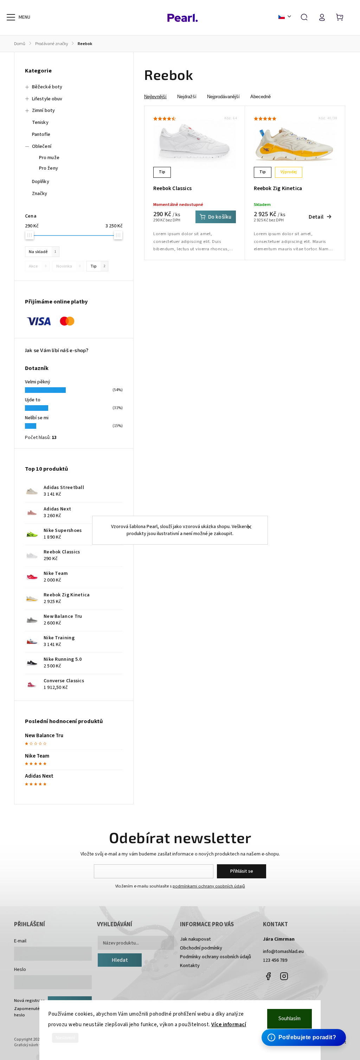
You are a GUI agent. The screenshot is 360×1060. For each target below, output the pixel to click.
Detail (316, 217)
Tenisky (40, 122)
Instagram (284, 976)
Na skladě (42, 252)
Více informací (228, 1024)
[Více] (11, 17)
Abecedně (260, 96)
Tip (97, 266)
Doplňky (40, 181)
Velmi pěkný (37, 381)
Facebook (268, 976)
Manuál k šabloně (300, 1037)
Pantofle (41, 134)
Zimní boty (43, 110)
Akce (37, 266)
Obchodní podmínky (201, 948)
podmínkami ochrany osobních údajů (209, 886)
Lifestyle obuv (47, 98)
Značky (39, 193)
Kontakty (190, 965)
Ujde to (32, 399)
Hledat (120, 960)
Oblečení (41, 146)
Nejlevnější (155, 96)
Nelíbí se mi (37, 417)
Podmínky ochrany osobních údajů (215, 956)
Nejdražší (187, 96)
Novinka (68, 266)
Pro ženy (48, 168)
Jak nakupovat (195, 939)
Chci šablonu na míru (305, 1030)
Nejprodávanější (223, 96)
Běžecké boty (47, 86)
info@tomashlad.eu (283, 951)
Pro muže (49, 157)
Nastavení (65, 1037)
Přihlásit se (241, 871)
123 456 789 (275, 960)
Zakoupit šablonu (300, 1024)
